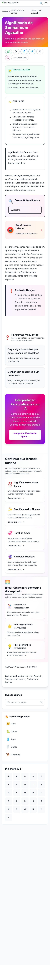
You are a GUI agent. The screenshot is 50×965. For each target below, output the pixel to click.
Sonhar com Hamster (15, 679)
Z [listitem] (8, 817)
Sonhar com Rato (16, 163)
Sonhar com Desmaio (31, 676)
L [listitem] (16, 793)
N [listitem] (33, 793)
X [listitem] (33, 809)
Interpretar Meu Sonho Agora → (25, 435)
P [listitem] (8, 801)
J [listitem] (41, 784)
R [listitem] (25, 801)
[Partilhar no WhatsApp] (8, 51)
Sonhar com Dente (25, 159)
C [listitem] (25, 776)
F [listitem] (8, 784)
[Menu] (46, 3)
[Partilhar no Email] (39, 51)
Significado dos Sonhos (17, 11)
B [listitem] (16, 776)
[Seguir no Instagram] (7, 57)
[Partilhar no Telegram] (31, 51)
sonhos (33, 666)
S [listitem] (33, 801)
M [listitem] (25, 793)
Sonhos (5, 11)
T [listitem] (41, 801)
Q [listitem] (17, 801)
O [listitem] (41, 793)
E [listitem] (41, 776)
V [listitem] (16, 809)
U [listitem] (8, 809)
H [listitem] (25, 784)
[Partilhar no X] (16, 51)
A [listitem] (8, 776)
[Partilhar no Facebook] (24, 51)
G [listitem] (17, 784)
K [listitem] (8, 793)
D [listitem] (33, 776)
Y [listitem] (41, 809)
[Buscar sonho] (37, 209)
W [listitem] (25, 809)
